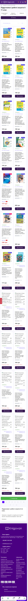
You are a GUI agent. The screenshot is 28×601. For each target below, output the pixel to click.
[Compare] (11, 37)
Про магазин (19, 568)
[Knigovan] (9, 2)
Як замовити (19, 570)
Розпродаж (3, 570)
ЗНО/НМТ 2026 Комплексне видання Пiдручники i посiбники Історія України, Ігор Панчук (20, 231)
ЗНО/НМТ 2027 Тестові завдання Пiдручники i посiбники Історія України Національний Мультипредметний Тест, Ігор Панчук (6, 83)
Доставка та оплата (20, 562)
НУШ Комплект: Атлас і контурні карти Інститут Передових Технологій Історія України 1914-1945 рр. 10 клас (19, 354)
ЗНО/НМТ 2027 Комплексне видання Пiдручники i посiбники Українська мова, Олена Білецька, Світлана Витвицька (7, 47)
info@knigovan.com (7, 543)
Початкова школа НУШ (6, 567)
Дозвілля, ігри (4, 559)
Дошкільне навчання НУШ (7, 561)
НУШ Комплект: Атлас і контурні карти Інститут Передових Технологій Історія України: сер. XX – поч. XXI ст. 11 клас (6, 314)
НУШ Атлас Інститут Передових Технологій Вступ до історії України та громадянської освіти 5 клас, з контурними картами (7, 271)
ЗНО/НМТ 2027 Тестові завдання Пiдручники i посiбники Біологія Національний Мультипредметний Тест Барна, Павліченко (19, 47)
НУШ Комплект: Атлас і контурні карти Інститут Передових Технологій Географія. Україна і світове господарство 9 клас (20, 397)
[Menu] (1, 2)
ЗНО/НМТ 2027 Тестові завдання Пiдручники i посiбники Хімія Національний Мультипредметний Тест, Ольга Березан (19, 83)
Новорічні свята (4, 565)
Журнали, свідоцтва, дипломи (7, 562)
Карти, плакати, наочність (7, 564)
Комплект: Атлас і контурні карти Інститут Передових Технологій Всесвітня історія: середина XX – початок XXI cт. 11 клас (20, 315)
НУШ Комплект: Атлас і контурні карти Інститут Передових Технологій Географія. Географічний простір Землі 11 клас (19, 273)
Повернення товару (20, 573)
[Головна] (8, 598)
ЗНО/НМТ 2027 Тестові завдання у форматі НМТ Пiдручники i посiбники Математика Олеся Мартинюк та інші (6, 120)
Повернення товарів (20, 564)
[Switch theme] (18, 2)
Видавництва (19, 576)
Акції (17, 578)
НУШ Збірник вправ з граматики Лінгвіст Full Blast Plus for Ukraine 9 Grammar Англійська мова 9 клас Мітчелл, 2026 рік (7, 232)
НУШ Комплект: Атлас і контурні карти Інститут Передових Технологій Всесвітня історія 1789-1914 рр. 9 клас (20, 438)
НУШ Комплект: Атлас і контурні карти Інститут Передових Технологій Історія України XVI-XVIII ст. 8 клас (20, 477)
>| (16, 505)
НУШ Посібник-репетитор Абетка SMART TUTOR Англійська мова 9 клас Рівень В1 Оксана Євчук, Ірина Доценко (19, 156)
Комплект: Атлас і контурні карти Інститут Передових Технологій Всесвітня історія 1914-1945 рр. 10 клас (7, 392)
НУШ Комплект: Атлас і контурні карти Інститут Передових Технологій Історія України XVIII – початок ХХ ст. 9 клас (7, 438)
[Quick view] (11, 32)
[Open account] (22, 2)
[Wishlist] (11, 34)
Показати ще (14, 498)
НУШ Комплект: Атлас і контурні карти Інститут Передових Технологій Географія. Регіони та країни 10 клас (7, 354)
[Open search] (20, 2)
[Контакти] (24, 598)
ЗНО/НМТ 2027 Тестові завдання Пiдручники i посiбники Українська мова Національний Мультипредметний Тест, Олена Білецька (20, 120)
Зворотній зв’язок (20, 571)
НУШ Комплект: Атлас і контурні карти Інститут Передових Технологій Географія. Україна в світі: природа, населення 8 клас (6, 479)
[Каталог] (2, 598)
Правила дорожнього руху (7, 569)
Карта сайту (18, 575)
